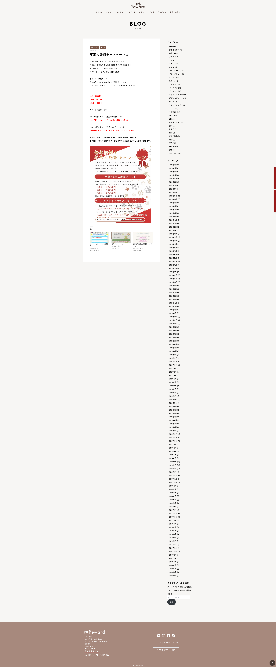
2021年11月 (173, 361)
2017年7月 (173, 523)
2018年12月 (173, 475)
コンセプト (120, 12)
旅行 (170, 125)
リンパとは (162, 12)
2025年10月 (173, 199)
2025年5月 (173, 216)
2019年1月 (172, 472)
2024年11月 (173, 237)
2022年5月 (173, 340)
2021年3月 (173, 389)
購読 (171, 602)
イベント (172, 63)
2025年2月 (173, 226)
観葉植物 (172, 146)
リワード (132, 12)
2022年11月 (173, 320)
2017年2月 (173, 541)
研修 (170, 139)
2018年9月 (173, 485)
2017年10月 (173, 517)
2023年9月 (173, 285)
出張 (170, 118)
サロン (103, 47)
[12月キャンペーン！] (121, 237)
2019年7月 (173, 451)
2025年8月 (173, 206)
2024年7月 (173, 251)
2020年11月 (173, 403)
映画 (170, 132)
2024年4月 (173, 261)
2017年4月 (173, 534)
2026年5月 (173, 175)
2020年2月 (173, 427)
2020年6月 (173, 413)
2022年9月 (173, 327)
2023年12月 (173, 275)
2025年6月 (173, 213)
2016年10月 (173, 551)
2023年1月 (173, 313)
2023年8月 (173, 289)
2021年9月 (173, 368)
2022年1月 (173, 354)
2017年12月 (173, 513)
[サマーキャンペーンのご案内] (99, 237)
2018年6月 (173, 496)
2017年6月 (173, 527)
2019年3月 (173, 465)
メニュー (109, 12)
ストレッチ (173, 84)
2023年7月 (173, 292)
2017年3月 (173, 537)
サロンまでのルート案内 (166, 649)
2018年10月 (173, 482)
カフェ (171, 67)
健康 (170, 115)
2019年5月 (173, 458)
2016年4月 (173, 572)
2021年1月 (172, 396)
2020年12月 (173, 399)
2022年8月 (173, 330)
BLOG (171, 46)
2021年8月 (173, 372)
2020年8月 (173, 406)
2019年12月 (173, 434)
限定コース (173, 153)
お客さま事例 (174, 49)
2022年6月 (173, 337)
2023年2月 (173, 309)
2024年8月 (173, 247)
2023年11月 (173, 278)
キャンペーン (94, 47)
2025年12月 (173, 192)
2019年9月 (173, 444)
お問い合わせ (175, 12)
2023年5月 (173, 299)
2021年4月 (173, 385)
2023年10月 (173, 282)
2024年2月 (173, 268)
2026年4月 (173, 178)
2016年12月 (173, 548)
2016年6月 (173, 565)
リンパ (171, 108)
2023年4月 (173, 302)
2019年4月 (173, 461)
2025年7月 (173, 209)
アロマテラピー (175, 60)
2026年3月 (173, 182)
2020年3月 (173, 423)
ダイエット (173, 91)
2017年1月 (172, 544)
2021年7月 (173, 375)
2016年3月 (173, 575)
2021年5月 (173, 382)
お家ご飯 (172, 53)
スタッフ (142, 12)
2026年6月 (173, 171)
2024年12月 (173, 233)
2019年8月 (173, 447)
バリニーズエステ (176, 94)
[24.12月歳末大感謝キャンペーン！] (143, 237)
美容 (170, 143)
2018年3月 (173, 506)
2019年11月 (173, 437)
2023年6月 (173, 296)
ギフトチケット (175, 74)
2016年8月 (173, 558)
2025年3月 (173, 223)
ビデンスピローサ (176, 98)
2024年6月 (173, 254)
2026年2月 (173, 185)
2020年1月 (173, 430)
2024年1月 (173, 271)
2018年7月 (173, 492)
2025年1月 (173, 230)
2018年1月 (172, 510)
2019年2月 (173, 468)
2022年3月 (173, 347)
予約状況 (172, 112)
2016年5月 (173, 568)
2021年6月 (173, 378)
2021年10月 (173, 365)
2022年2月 (173, 351)
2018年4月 (173, 503)
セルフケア (173, 87)
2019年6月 (173, 454)
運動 (170, 150)
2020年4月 (173, 420)
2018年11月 (173, 479)
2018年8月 (173, 489)
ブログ (151, 12)
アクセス (99, 12)
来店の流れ (173, 136)
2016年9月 (173, 554)
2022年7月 (173, 334)
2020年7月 (173, 409)
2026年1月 (173, 189)
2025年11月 (173, 195)
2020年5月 (173, 416)
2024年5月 (173, 258)
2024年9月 (173, 244)
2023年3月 (173, 306)
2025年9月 (173, 202)
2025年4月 (173, 220)
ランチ (171, 101)
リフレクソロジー (176, 105)
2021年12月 (173, 358)
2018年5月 (173, 499)
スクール (172, 81)
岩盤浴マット (174, 122)
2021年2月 (173, 392)
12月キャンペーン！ (118, 244)
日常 (170, 129)
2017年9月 (173, 520)
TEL (166, 642)
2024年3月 (173, 264)
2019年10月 (173, 441)
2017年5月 (173, 530)
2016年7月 (173, 561)
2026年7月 (173, 168)
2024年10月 (173, 240)
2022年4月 (173, 344)
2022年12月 (173, 316)
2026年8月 (173, 164)
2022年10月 (173, 323)
